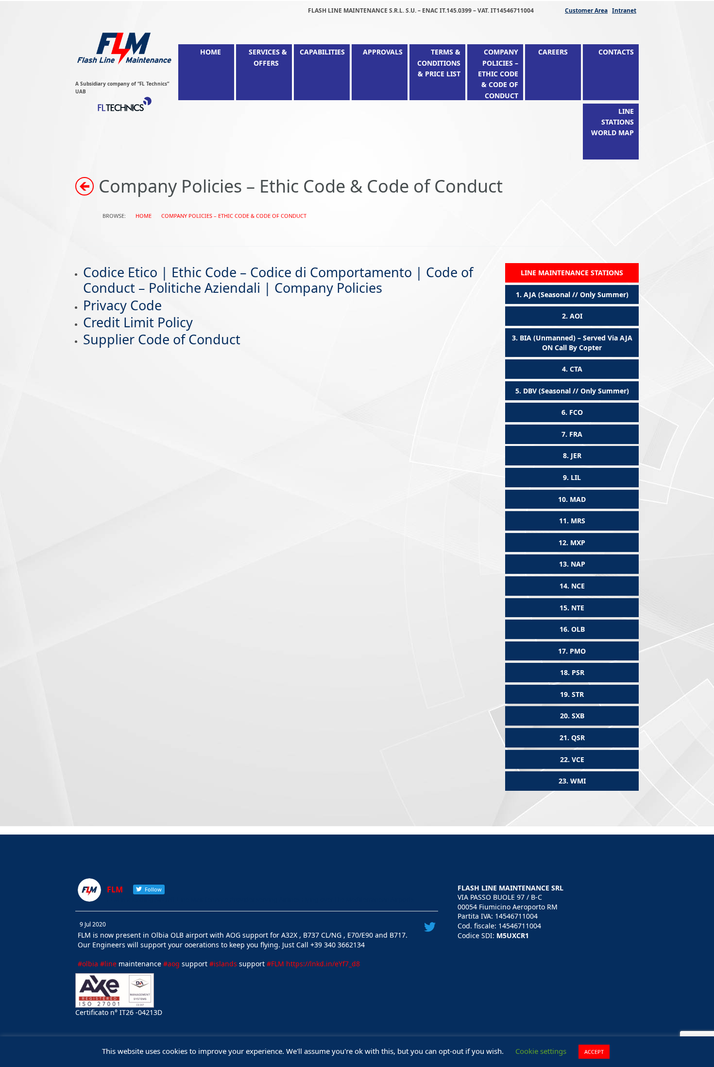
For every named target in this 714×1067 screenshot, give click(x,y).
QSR (578, 737)
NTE (577, 607)
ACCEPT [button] (594, 1051)
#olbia (88, 963)
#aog (171, 963)
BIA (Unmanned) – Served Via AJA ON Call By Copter (576, 342)
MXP (577, 542)
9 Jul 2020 (93, 924)
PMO (578, 651)
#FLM (275, 963)
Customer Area (586, 10)
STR (578, 694)
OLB (578, 629)
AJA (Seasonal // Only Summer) (576, 294)
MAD (578, 499)
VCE (578, 759)
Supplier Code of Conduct (161, 339)
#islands (223, 963)
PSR (578, 672)
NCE (578, 585)
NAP (578, 564)
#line (108, 963)
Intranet (624, 10)
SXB (578, 715)
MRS (578, 520)
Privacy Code (122, 305)
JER (576, 455)
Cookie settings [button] (540, 1051)
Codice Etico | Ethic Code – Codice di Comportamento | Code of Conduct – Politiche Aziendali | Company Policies (278, 280)
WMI (578, 780)
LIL (576, 477)
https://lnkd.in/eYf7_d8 (323, 963)
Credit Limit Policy (138, 322)
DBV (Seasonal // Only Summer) (576, 390)
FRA (575, 434)
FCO (576, 412)
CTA (576, 368)
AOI (576, 315)
